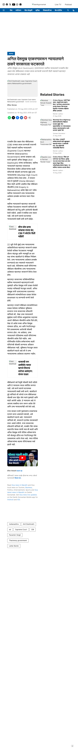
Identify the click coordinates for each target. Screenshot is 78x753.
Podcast (68, 4)
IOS (18, 500)
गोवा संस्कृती (28, 10)
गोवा (11, 10)
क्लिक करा (18, 478)
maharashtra (14, 524)
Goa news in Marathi (19, 485)
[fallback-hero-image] (46, 102)
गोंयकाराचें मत (47, 10)
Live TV (58, 4)
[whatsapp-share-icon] (9, 119)
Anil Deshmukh (28, 524)
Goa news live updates (28, 495)
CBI (32, 529)
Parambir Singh (15, 535)
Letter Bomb (14, 546)
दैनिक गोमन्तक (12, 105)
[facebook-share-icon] (17, 119)
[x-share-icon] (13, 119)
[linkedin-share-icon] (21, 119)
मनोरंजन (18, 10)
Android (10, 500)
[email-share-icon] (25, 119)
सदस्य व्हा (19, 471)
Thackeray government (18, 540)
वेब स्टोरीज (58, 10)
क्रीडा (38, 10)
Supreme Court (21, 529)
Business (28, 487)
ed (10, 529)
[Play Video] (22, 457)
